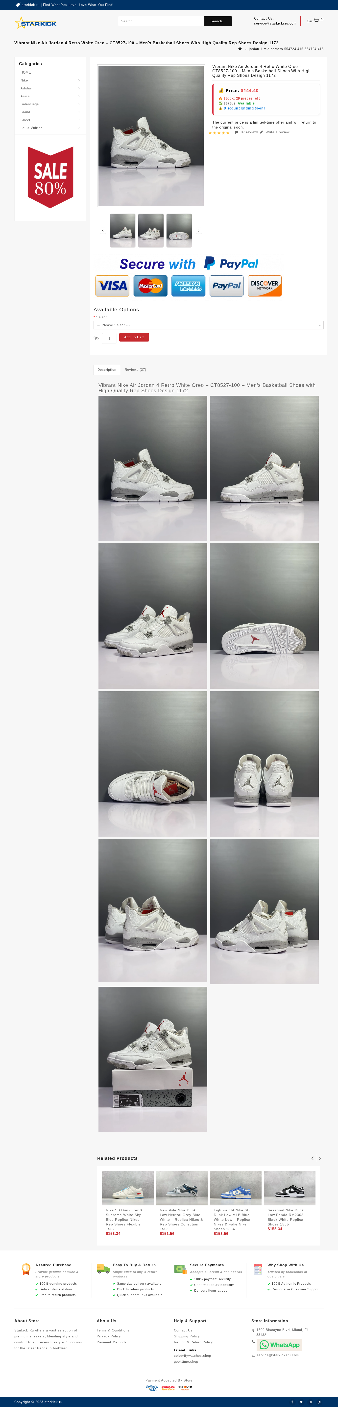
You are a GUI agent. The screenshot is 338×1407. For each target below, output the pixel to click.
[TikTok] (319, 1402)
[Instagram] (310, 1402)
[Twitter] (301, 1402)
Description (106, 370)
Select (101, 317)
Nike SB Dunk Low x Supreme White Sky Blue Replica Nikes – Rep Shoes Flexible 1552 (124, 1219)
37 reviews (250, 132)
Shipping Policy (187, 1336)
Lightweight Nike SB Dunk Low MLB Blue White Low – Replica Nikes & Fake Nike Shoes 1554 (232, 1219)
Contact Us (183, 1330)
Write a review (277, 132)
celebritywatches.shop (192, 1355)
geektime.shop (186, 1361)
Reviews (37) (135, 370)
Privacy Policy (109, 1336)
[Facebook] (292, 1402)
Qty (96, 338)
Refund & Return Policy (193, 1342)
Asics (25, 96)
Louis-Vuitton (32, 128)
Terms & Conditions (113, 1330)
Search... (218, 21)
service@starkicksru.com (278, 1355)
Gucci (25, 120)
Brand (25, 112)
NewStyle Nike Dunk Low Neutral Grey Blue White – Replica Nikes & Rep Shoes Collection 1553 (181, 1219)
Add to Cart (134, 337)
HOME (26, 72)
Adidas (26, 88)
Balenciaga (30, 104)
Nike (24, 80)
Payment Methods (112, 1342)
